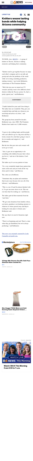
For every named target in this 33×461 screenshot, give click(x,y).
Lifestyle (6, 14)
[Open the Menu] (2, 2)
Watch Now (28, 2)
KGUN (15, 59)
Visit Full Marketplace (25, 242)
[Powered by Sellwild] (28, 340)
